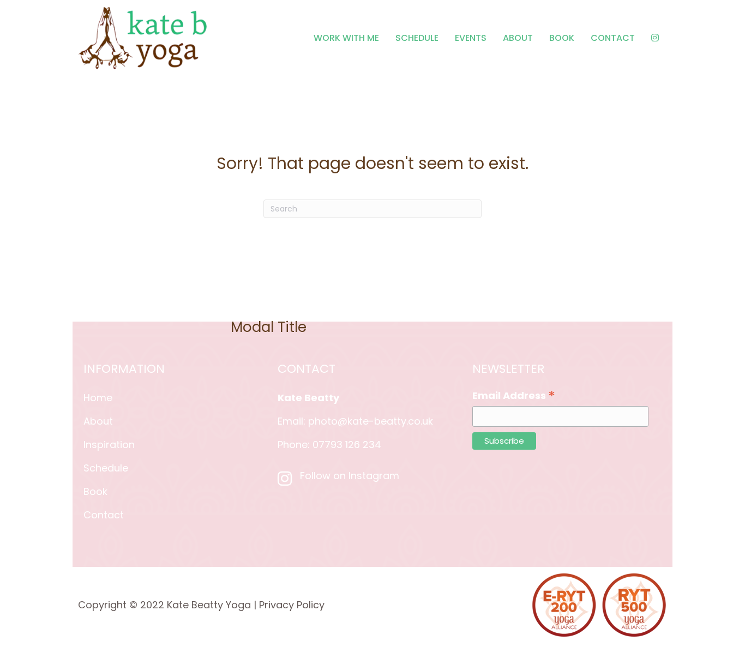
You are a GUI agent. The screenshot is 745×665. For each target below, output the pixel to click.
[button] (521, 313)
